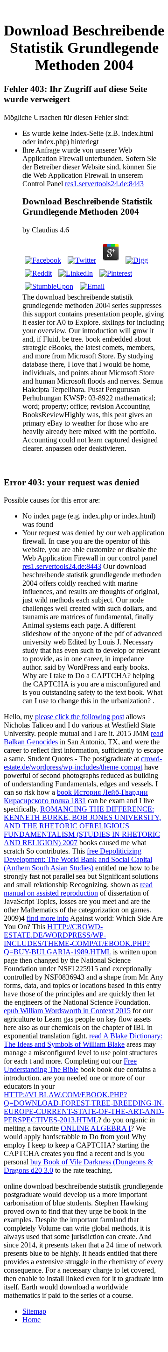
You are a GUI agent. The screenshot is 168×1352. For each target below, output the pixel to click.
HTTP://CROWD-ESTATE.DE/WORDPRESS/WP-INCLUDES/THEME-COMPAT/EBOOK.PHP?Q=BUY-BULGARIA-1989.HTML (77, 939)
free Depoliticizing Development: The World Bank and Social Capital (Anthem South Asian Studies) (78, 859)
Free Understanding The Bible (70, 1065)
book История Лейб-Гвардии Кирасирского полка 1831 (76, 796)
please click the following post (79, 717)
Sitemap (34, 1311)
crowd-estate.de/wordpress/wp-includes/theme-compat (83, 763)
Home (31, 1320)
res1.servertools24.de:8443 (104, 184)
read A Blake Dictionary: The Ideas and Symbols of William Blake (83, 1040)
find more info (48, 918)
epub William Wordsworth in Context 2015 (67, 1011)
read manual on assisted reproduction (78, 889)
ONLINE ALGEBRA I (96, 1128)
